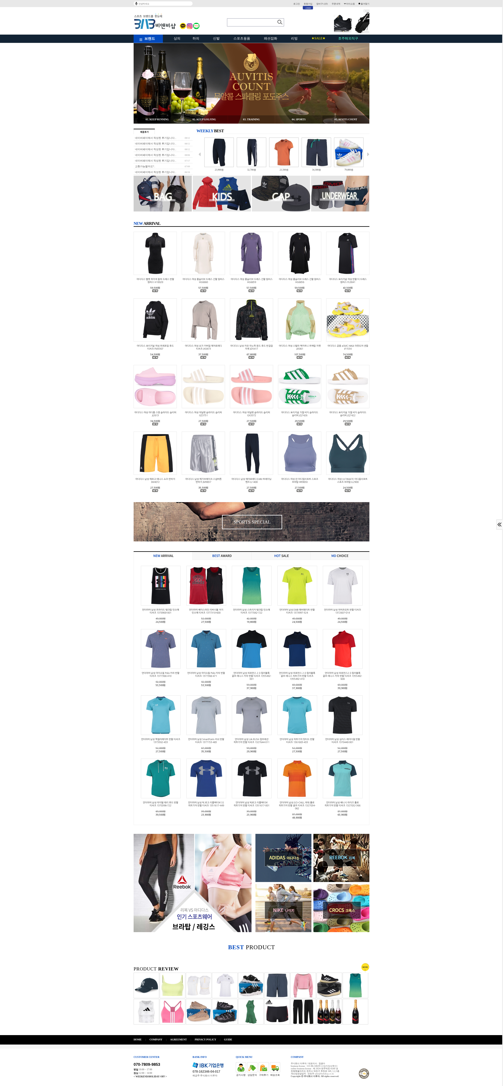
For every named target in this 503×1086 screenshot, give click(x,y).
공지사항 (241, 1075)
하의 (196, 38)
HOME (138, 1039)
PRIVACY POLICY (205, 1039)
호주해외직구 (348, 38)
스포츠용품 (241, 38)
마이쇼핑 (350, 4)
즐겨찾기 (365, 4)
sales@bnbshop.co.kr (324, 1073)
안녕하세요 (144, 4)
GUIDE (228, 1039)
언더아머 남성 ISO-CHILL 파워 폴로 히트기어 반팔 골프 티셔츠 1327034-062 (297, 805)
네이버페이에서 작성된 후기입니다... (155, 137)
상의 (177, 38)
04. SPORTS (299, 119)
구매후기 (263, 1075)
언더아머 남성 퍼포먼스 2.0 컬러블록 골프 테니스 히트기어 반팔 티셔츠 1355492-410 (297, 676)
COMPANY (156, 1039)
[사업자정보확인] (329, 1066)
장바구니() (322, 4)
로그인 (296, 4)
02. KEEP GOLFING (204, 119)
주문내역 (336, 4)
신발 (216, 38)
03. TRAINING (251, 119)
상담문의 (252, 1075)
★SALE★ (318, 38)
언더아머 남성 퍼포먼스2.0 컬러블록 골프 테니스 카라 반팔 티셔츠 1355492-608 (342, 676)
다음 (368, 11)
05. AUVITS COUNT (345, 119)
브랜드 (149, 38)
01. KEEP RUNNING (157, 119)
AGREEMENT (178, 1039)
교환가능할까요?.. (145, 166)
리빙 (294, 38)
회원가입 (308, 4)
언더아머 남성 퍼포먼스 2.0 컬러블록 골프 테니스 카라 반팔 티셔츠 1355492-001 (251, 676)
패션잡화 (270, 38)
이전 (365, 11)
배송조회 (275, 1075)
